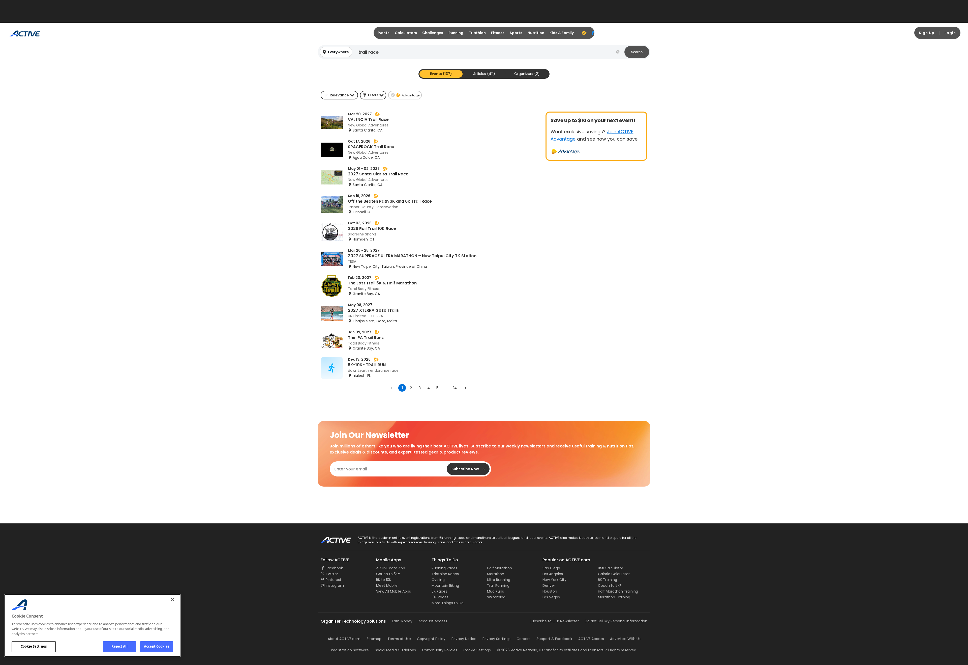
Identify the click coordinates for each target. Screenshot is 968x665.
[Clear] (617, 52)
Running (455, 32)
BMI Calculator (610, 568)
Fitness (497, 32)
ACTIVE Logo (331, 538)
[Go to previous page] (392, 388)
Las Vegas (551, 597)
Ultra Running (498, 579)
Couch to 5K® (388, 573)
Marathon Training (614, 597)
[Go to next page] (465, 388)
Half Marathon (499, 568)
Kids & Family (562, 32)
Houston (549, 591)
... (446, 387)
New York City (554, 579)
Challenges (432, 32)
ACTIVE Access (591, 638)
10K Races (440, 597)
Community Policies (439, 650)
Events (383, 32)
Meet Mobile (387, 585)
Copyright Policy (431, 638)
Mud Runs (495, 591)
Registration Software (350, 650)
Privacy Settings (496, 638)
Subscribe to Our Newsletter (554, 621)
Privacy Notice (463, 638)
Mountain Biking (445, 585)
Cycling (438, 579)
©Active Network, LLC (521, 650)
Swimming (496, 597)
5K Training (607, 579)
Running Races (444, 568)
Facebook (334, 568)
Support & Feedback (554, 638)
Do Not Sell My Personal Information (616, 621)
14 (455, 387)
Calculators (406, 32)
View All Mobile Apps (393, 591)
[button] (484, 52)
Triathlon (477, 32)
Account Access (432, 621)
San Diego (551, 568)
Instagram (335, 585)
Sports (516, 32)
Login (950, 32)
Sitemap (374, 638)
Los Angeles (552, 573)
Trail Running (498, 585)
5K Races (439, 591)
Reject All (119, 646)
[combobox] (339, 95)
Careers (523, 638)
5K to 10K (383, 579)
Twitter (332, 573)
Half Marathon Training (618, 591)
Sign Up (926, 32)
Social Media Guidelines (395, 650)
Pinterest (333, 579)
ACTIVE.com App (390, 568)
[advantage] (584, 32)
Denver (548, 585)
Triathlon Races (445, 573)
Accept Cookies (156, 646)
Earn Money (402, 621)
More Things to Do (448, 602)
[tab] (441, 74)
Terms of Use (399, 638)
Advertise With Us (625, 638)
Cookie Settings (34, 646)
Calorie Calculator (614, 573)
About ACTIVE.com (344, 638)
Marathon (495, 573)
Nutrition (536, 32)
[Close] (172, 599)
